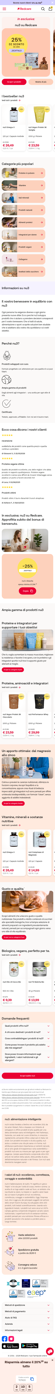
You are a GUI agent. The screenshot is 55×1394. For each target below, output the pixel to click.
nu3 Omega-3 (8, 127)
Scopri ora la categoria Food (14, 937)
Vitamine (22, 185)
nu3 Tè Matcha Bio (36, 982)
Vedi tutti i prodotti (9, 100)
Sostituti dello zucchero (29, 272)
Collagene (23, 259)
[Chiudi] (52, 3)
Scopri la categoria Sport (13, 670)
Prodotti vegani (25, 247)
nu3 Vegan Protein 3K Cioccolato (12, 715)
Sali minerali (24, 198)
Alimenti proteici (25, 222)
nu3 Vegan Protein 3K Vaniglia (38, 128)
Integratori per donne (28, 235)
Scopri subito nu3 (27, 1076)
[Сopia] (32, 1379)
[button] (27, 1026)
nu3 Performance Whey (38, 714)
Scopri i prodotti (14, 82)
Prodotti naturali (25, 210)
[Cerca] (43, 9)
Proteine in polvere (26, 173)
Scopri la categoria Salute (13, 803)
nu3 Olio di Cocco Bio (12, 982)
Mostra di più (40, 82)
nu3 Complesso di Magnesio (36, 853)
